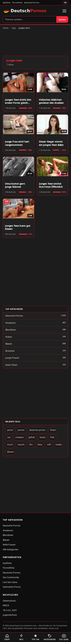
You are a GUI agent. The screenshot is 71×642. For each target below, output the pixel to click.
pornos (21, 430)
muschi (21, 444)
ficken (53, 430)
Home (6, 27)
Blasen (8, 343)
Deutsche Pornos (14, 315)
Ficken (8, 336)
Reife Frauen (9, 544)
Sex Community (11, 577)
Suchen (62, 19)
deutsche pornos (37, 430)
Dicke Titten (11, 364)
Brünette (9, 350)
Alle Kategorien (10, 549)
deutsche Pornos (31, 2)
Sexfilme (6, 2)
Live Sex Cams (10, 582)
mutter (58, 444)
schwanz (19, 437)
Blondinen (10, 329)
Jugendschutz (10, 614)
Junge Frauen (12, 357)
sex (9, 437)
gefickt (31, 437)
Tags (13, 27)
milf (49, 444)
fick (31, 444)
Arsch (10, 444)
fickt (52, 437)
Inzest (42, 437)
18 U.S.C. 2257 (10, 610)
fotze (39, 444)
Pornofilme (17, 2)
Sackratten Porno (12, 586)
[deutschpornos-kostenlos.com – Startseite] (25, 11)
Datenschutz (9, 600)
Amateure (10, 322)
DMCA (6, 605)
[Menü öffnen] (64, 11)
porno (10, 430)
